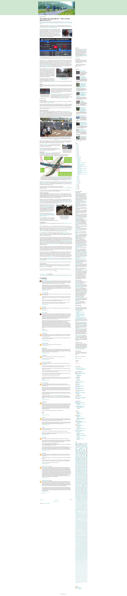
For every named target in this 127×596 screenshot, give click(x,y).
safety (85, 454)
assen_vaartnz (78, 488)
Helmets (76, 301)
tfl (75, 467)
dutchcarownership (78, 496)
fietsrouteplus (85, 489)
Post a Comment (43, 493)
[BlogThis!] (49, 274)
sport (85, 498)
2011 (77, 185)
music (86, 486)
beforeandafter (77, 479)
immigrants (82, 537)
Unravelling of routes (78, 228)
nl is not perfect (79, 454)
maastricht (85, 572)
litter (85, 524)
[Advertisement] (56, 496)
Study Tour (50, 25)
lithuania (82, 572)
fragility (76, 510)
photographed (42, 33)
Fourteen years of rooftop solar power (81, 428)
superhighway (49, 102)
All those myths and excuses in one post (83, 71)
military (85, 538)
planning (80, 445)
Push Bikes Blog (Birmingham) (80, 373)
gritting (81, 463)
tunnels (81, 493)
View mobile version (56, 501)
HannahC (43, 437)
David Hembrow (78, 427)
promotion (82, 460)
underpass (84, 493)
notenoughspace (77, 513)
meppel (76, 573)
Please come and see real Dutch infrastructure (57, 396)
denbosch (78, 480)
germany (76, 485)
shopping (81, 468)
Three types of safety (83, 136)
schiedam (78, 578)
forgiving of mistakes (54, 81)
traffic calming (81, 527)
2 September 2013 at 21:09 (45, 359)
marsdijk (76, 525)
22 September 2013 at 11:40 (46, 450)
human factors (85, 490)
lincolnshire (82, 538)
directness (84, 451)
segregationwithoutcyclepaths (79, 462)
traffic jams (86, 527)
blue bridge (81, 500)
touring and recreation (83, 447)
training (80, 505)
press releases (57, 275)
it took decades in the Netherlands (80, 314)
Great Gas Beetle (78, 375)
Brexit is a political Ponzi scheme (80, 438)
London (76, 336)
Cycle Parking (77, 258)
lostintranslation (84, 466)
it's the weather (78, 316)
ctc (81, 495)
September (78, 160)
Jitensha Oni (43, 312)
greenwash (84, 569)
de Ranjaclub (78, 415)
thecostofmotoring (81, 544)
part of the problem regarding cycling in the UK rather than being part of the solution (47, 215)
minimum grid (81, 574)
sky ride (85, 578)
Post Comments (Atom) (46, 503)
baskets (86, 494)
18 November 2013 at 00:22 (45, 463)
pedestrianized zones (78, 297)
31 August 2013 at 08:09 (45, 304)
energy (83, 480)
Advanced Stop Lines (48, 68)
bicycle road (77, 483)
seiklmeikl (43, 355)
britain (83, 444)
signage (85, 463)
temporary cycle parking (78, 558)
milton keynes (83, 573)
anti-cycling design (81, 494)
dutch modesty (84, 520)
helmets (84, 481)
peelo (84, 539)
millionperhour (81, 553)
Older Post (70, 499)
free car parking (80, 510)
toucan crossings (84, 558)
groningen (81, 457)
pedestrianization (77, 514)
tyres (82, 528)
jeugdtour (86, 523)
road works (80, 461)
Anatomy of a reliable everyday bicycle (80, 270)
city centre (81, 483)
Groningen (79, 260)
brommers (80, 518)
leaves (78, 538)
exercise (79, 568)
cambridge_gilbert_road (83, 549)
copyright (76, 534)
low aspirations (82, 486)
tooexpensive (81, 499)
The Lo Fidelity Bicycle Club (80, 388)
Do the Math (78, 412)
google (80, 569)
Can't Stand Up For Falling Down (80, 397)
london (44, 275)
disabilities (84, 519)
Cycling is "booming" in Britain (79, 318)
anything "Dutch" (79, 286)
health (80, 481)
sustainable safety (83, 557)
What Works (77, 219)
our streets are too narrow (79, 310)
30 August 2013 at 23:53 (45, 290)
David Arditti (43, 279)
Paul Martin (43, 333)
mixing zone (85, 574)
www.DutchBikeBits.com (79, 406)
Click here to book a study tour (68, 187)
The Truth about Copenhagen (79, 322)
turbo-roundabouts (78, 528)
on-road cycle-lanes (54, 57)
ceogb (80, 519)
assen (76, 443)
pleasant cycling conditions (82, 471)
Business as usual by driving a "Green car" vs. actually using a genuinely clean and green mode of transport (83, 123)
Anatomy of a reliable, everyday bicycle (83, 116)
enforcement (84, 496)
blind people (80, 508)
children (76, 450)
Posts (77, 362)
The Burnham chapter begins (79, 425)
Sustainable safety (77, 207)
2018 (77, 150)
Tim (42, 417)
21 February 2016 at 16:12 (45, 491)
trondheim (76, 559)
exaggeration (84, 474)
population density (80, 540)
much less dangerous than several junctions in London (63, 268)
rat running (83, 503)
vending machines (84, 545)
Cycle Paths (77, 223)
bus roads (82, 532)
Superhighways (77, 221)
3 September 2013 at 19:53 (45, 380)
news (81, 475)
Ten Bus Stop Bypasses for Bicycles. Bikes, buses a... (82, 170)
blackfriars (77, 548)
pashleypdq (77, 463)
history (81, 459)
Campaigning (77, 214)
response (51, 226)
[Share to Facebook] (51, 274)
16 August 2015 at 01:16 (45, 477)
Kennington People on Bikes (80, 390)
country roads (80, 534)
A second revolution (78, 197)
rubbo (80, 577)
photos (82, 453)
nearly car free (83, 291)
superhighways (79, 469)
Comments (78, 363)
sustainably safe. (63, 96)
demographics (77, 484)
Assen (83, 260)
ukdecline (85, 528)
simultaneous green (68, 137)
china (85, 533)
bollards (86, 563)
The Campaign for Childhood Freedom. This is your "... (81, 165)
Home (56, 499)
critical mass (84, 534)
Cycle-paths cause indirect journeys (81, 317)
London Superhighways (78, 335)
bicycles (80, 452)
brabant (86, 548)
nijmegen (76, 539)
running (82, 577)
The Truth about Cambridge (79, 328)
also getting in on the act (47, 152)
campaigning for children (81, 465)
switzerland (76, 499)
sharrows (81, 578)
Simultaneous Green (46, 144)
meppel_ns (79, 573)
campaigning (77, 453)
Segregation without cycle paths (79, 225)
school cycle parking (77, 515)
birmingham (79, 563)
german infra (84, 510)
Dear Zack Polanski (78, 431)
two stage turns (46, 60)
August (78, 161)
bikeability (86, 547)
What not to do (77, 281)
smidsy (82, 515)
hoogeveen (76, 523)
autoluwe (76, 547)
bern (76, 563)
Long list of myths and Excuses (79, 307)
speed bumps (77, 557)
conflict (85, 483)
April (77, 179)
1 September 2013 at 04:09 (45, 340)
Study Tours (48, 218)
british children (83, 479)
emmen (86, 567)
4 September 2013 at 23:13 (45, 434)
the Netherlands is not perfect (79, 287)
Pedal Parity (78, 379)
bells (79, 547)
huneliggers (77, 460)
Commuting (77, 268)
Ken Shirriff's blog (79, 421)
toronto (76, 545)
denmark (85, 495)
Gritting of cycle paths (78, 247)
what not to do (69, 275)
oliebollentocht (82, 554)
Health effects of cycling (78, 263)
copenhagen (79, 509)
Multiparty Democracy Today (46, 466)
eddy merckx (82, 567)
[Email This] (48, 274)
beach (77, 508)
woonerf (83, 529)
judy (81, 464)
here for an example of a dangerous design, (55, 22)
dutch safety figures (83, 484)
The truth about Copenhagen (82, 101)
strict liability (82, 543)
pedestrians (77, 468)
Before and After (77, 231)
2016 (77, 152)
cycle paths (84, 443)
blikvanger (83, 563)
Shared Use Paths (77, 292)
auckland (77, 562)
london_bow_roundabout (79, 552)
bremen (80, 564)
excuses (86, 457)
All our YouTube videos (79, 367)
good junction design (79, 490)
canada (78, 495)
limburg (83, 524)
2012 (77, 184)
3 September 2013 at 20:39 (45, 399)
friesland (76, 569)
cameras (86, 564)
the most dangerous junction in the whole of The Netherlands (48, 27)
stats (84, 452)
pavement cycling (83, 513)
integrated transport (80, 458)
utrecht (76, 494)
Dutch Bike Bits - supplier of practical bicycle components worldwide (81, 369)
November (78, 158)
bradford (78, 549)
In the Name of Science (79, 413)
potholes (84, 540)
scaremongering (77, 302)
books (80, 548)
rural (85, 459)
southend (81, 579)
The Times (81, 530)
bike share (83, 488)
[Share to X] (50, 274)
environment (78, 474)
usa (82, 467)
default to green (82, 535)
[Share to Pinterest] (52, 274)
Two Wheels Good (78, 395)
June (77, 177)
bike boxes (82, 547)
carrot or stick (77, 464)
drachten (79, 567)
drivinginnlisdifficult (77, 520)
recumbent (83, 450)
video (78, 444)
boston (77, 564)
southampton (61, 275)
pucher (80, 503)
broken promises (77, 473)
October (78, 159)
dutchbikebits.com (77, 466)
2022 (77, 145)
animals (85, 478)
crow (82, 509)
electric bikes (80, 489)
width (76, 529)
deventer (85, 509)
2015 (77, 153)
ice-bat (83, 523)
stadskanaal (84, 579)
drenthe (76, 457)
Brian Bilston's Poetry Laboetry (80, 418)
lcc (42, 275)
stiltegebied (83, 504)
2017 (77, 151)
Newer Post (41, 499)
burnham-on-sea (77, 532)
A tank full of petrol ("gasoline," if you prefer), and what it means (83, 130)
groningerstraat (83, 485)
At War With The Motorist (79, 386)
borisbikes (76, 518)
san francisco (85, 577)
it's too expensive (78, 311)
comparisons (81, 448)
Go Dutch (44, 233)
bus (86, 479)
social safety (85, 464)
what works (81, 446)
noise (82, 491)
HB (42, 427)
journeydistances (78, 524)
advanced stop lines (60, 57)
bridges (81, 476)
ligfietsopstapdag (77, 572)
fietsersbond (77, 475)
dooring (76, 567)
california (83, 564)
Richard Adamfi (44, 343)
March (78, 180)
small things (77, 455)
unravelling (78, 467)
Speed (76, 273)
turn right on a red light (81, 237)
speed (76, 476)
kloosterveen (77, 486)
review (85, 461)
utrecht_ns (79, 545)
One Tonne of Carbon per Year (80, 430)
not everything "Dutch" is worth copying (53, 243)
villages (85, 499)
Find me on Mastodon (78, 358)
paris (81, 539)
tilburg (85, 544)
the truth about (77, 527)
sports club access (77, 543)
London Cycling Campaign (45, 362)
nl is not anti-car (78, 491)
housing (80, 523)
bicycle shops (77, 500)
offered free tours (49, 256)
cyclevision (76, 535)
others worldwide (80, 338)
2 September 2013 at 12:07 (45, 345)
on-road (85, 554)
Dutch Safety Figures (78, 204)
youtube (80, 582)
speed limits (85, 542)
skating (82, 542)
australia (84, 469)
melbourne (80, 525)
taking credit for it (56, 194)
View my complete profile (78, 588)
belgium (86, 562)
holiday (81, 470)
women (79, 529)
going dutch (77, 470)
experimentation (83, 568)
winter (86, 453)
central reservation (81, 533)
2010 (77, 186)
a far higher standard (49, 211)
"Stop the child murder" (79, 217)
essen (76, 568)
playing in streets (82, 514)
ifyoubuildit (85, 467)
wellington (77, 582)
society (85, 475)
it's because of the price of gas (80, 315)
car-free (84, 518)
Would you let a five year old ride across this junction (58, 94)
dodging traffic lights (84, 473)
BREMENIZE (78, 377)
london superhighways (47, 275)
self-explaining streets (48, 65)
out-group (86, 491)
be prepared (80, 562)
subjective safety (62, 62)
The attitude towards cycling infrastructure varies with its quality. (83, 77)
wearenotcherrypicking (78, 478)
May (77, 178)
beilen (84, 562)
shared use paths (77, 542)
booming (83, 548)
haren (76, 537)
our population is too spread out (80, 312)
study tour (86, 468)
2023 (77, 144)
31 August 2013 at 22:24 (45, 330)
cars (76, 452)
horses (79, 537)
